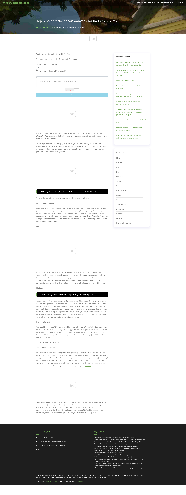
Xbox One (119, 172)
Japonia (119, 181)
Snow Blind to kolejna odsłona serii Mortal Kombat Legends (112, 455)
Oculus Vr (119, 176)
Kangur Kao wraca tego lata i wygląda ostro (107, 465)
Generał (180, 3)
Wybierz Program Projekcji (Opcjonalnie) (51, 71)
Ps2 (117, 167)
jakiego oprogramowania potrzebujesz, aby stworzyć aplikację (67, 294)
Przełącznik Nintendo (123, 223)
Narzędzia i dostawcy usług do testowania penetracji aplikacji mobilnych (116, 446)
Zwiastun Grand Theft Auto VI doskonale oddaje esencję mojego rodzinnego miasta (120, 457)
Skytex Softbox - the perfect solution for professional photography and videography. (120, 468)
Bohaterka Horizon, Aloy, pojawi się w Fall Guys (108, 452)
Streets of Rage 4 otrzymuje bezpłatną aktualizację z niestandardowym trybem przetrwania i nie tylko (129, 112)
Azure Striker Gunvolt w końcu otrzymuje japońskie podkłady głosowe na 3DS (118, 463)
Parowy (119, 195)
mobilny (119, 218)
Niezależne (148, 3)
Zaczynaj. (88, 366)
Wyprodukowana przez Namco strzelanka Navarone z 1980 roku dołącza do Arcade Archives (130, 72)
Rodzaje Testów (121, 190)
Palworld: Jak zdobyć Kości (125, 81)
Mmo (118, 158)
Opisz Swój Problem (43, 78)
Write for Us (81, 481)
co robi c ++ (40, 449)
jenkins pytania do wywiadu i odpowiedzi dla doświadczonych (67, 191)
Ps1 (155, 3)
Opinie (118, 200)
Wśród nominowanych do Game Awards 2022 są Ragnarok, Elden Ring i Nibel (118, 442)
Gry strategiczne (164, 3)
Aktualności (46, 27)
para (174, 3)
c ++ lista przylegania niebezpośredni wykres (51, 442)
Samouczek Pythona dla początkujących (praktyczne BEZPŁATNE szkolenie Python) (120, 439)
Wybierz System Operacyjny (46, 64)
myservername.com (52, 481)
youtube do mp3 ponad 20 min (46, 438)
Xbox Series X (121, 204)
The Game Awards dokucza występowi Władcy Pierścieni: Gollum (114, 437)
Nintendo (119, 214)
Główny (140, 3)
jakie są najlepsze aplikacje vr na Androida (50, 445)
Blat (117, 186)
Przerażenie (120, 163)
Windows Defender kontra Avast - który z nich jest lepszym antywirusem (116, 444)
